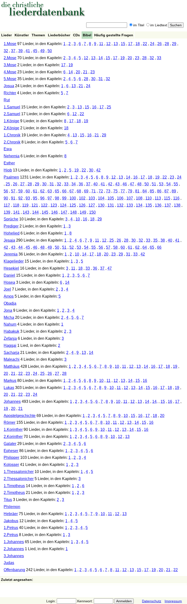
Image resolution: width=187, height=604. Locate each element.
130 (101, 205)
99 (64, 198)
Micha (9, 317)
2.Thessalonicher (19, 479)
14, (155, 401)
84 (144, 191)
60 (28, 191)
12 (108, 44)
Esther (9, 163)
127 (91, 205)
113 (158, 198)
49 (42, 51)
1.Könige (11, 121)
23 (137, 58)
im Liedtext (158, 25)
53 (161, 184)
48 (139, 184)
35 (155, 240)
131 (110, 205)
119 (25, 205)
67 (71, 191)
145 (45, 212)
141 (16, 212)
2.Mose (10, 58)
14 (100, 58)
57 (13, 191)
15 (123, 44)
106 (120, 198)
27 (22, 184)
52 (71, 247)
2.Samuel (12, 114)
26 (159, 44)
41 (28, 51)
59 (20, 191)
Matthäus (11, 366)
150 (92, 212)
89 (174, 191)
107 (129, 198)
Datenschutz (151, 601)
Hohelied (11, 233)
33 (159, 58)
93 (28, 198)
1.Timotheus (14, 486)
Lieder (6, 35)
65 (57, 191)
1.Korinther (13, 429)
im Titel (138, 25)
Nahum (10, 324)
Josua (9, 86)
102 (82, 198)
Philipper (11, 457)
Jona (8, 310)
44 (20, 247)
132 (120, 205)
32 (6, 51)
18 (137, 44)
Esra (8, 149)
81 (137, 191)
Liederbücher (59, 35)
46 (124, 184)
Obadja (10, 303)
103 (91, 198)
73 (108, 191)
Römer (9, 422)
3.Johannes (14, 556)
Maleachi (11, 359)
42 (98, 170)
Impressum (173, 601)
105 (110, 198)
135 (148, 205)
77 (123, 191)
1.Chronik (12, 135)
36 (81, 184)
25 (109, 107)
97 (49, 198)
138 (177, 205)
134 (139, 205)
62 (42, 191)
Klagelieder (14, 261)
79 (130, 191)
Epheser (11, 451)
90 (6, 198)
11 (101, 44)
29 (174, 44)
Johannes (12, 401)
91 (13, 198)
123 (53, 205)
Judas (9, 563)
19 (122, 58)
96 (42, 198)
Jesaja (9, 240)
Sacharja (11, 352)
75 (115, 191)
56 (6, 191)
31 (100, 79)
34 (73, 184)
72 (101, 191)
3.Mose (10, 65)
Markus (10, 380)
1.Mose (10, 44)
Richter (10, 93)
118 (16, 205)
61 (35, 191)
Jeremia (11, 254)
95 (35, 198)
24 (152, 44)
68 (79, 191)
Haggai (10, 345)
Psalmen (11, 177)
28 (167, 44)
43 (117, 184)
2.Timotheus (14, 493)
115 (167, 198)
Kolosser (11, 464)
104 (101, 198)
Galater (10, 444)
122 (44, 205)
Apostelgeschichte (20, 416)
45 (35, 51)
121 (34, 205)
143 (26, 212)
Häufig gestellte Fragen (113, 35)
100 (72, 198)
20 (130, 58)
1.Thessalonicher (19, 472)
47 (132, 184)
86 (159, 191)
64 (144, 247)
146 (54, 212)
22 (145, 44)
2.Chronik (12, 142)
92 (20, 198)
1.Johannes (14, 542)
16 (94, 107)
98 (57, 198)
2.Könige (11, 128)
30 (93, 79)
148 (73, 212)
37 (13, 51)
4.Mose (10, 72)
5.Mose (10, 79)
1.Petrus (11, 528)
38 (162, 240)
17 (130, 44)
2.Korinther (13, 436)
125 (72, 205)
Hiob (8, 170)
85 (152, 191)
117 (7, 205)
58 (115, 247)
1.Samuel (12, 107)
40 (95, 184)
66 (64, 191)
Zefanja (10, 338)
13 (115, 44)
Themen (38, 35)
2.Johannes (14, 549)
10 (77, 219)
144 (35, 212)
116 (176, 198)
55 (176, 184)
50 (49, 51)
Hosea (9, 282)
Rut (7, 100)
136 (158, 205)
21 (85, 72)
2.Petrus (11, 535)
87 (166, 191)
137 (167, 205)
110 (148, 198)
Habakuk (11, 331)
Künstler (22, 35)
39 (20, 51)
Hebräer (11, 514)
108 (139, 198)
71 (93, 191)
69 (86, 191)
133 (129, 205)
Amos (9, 296)
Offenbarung (14, 570)
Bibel (87, 35)
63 (49, 191)
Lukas (9, 388)
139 (7, 212)
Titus (8, 500)
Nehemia (11, 156)
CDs (76, 35)
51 (154, 184)
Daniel (9, 275)
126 (82, 205)
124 (63, 205)
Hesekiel (11, 268)
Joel (7, 289)
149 (83, 212)
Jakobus (11, 521)
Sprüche (11, 219)
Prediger (11, 226)
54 (168, 184)
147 (64, 212)
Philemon (12, 507)
